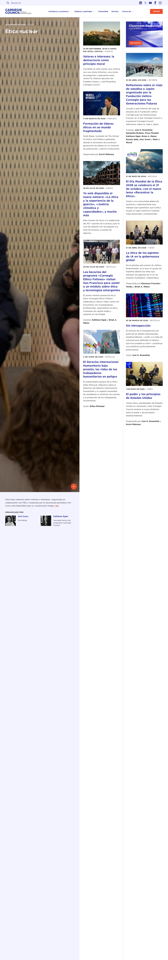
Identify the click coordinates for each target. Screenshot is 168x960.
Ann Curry (23, 516)
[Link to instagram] (160, 2)
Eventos (115, 11)
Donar (156, 11)
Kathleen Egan (60, 516)
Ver (57, 506)
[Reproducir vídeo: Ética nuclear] (74, 487)
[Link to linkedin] (140, 2)
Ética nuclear (21, 31)
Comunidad (103, 11)
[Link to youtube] (150, 2)
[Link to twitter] (145, 2)
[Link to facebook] (155, 2)
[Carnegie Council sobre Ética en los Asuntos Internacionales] (18, 11)
